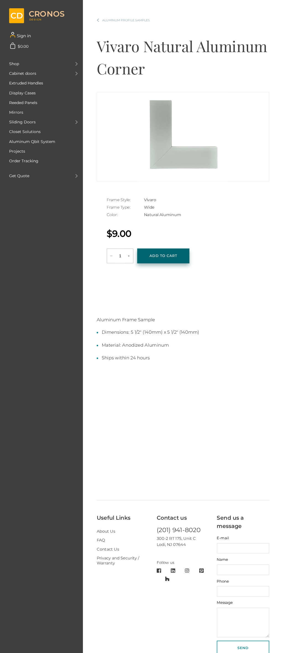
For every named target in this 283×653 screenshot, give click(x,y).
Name (222, 559)
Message (225, 602)
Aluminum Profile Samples (126, 20)
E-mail (223, 538)
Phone (223, 581)
